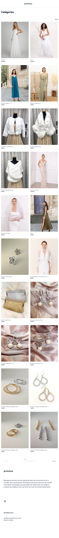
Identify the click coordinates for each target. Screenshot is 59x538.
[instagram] (5, 501)
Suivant (54, 461)
